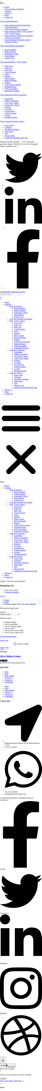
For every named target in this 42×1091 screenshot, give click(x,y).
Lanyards (17, 363)
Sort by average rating (13, 626)
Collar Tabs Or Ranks (22, 342)
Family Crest (18, 317)
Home (7, 302)
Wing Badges (19, 315)
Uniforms (17, 377)
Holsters (17, 333)
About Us (8, 390)
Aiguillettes (18, 352)
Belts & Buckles (20, 338)
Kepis (16, 331)
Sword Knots (19, 365)
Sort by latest (9, 628)
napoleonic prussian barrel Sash (25, 388)
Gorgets (17, 369)
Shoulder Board (20, 344)
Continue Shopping (12, 592)
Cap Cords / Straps (21, 356)
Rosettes (17, 361)
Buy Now (3, 661)
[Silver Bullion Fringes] (8, 636)
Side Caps (17, 327)
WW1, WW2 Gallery (19, 62)
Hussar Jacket (19, 385)
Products (14, 21)
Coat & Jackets (19, 329)
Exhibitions (9, 682)
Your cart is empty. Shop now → (12, 1081)
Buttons (17, 340)
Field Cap (17, 325)
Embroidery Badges (21, 348)
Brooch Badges (19, 309)
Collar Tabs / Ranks (21, 358)
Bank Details (9, 676)
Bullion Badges (19, 311)
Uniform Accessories (19, 95)
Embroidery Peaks (21, 313)
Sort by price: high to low (14, 632)
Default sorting (10, 622)
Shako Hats (18, 381)
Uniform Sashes (20, 367)
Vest (15, 383)
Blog (6, 674)
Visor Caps (18, 323)
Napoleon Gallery (17, 121)
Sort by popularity (11, 624)
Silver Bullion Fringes (10, 656)
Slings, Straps (19, 336)
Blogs (7, 392)
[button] (21, 440)
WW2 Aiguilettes (20, 346)
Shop (7, 602)
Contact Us (9, 394)
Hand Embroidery (18, 46)
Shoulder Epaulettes (21, 379)
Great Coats (18, 375)
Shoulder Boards (20, 371)
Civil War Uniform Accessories (20, 319)
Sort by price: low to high (14, 630)
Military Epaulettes (21, 354)
